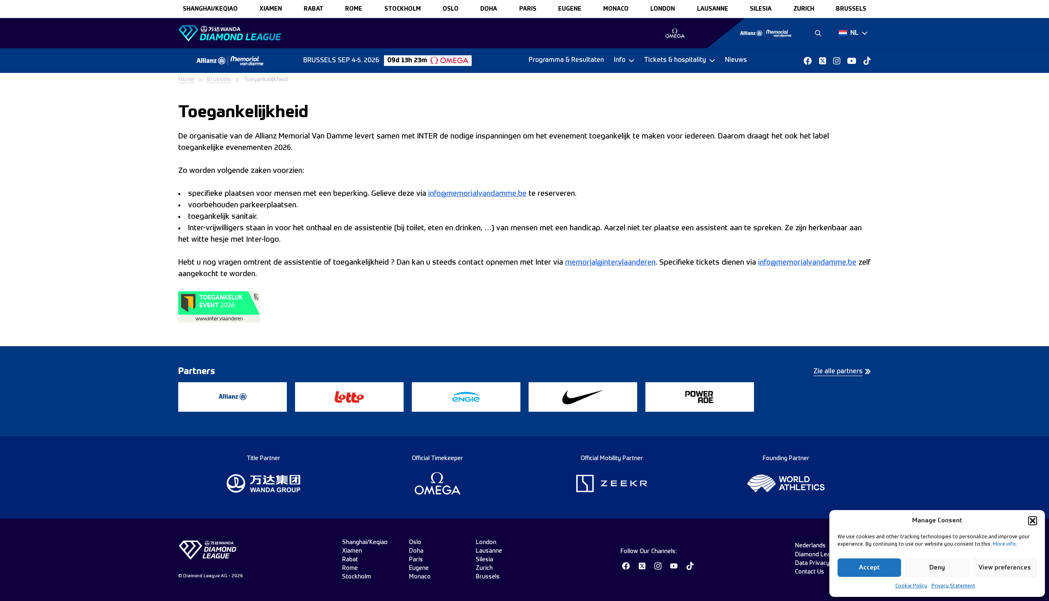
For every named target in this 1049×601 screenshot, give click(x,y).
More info (1004, 544)
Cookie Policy (911, 586)
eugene (569, 9)
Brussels (219, 79)
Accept (869, 568)
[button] (1033, 521)
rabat (313, 9)
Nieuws (736, 60)
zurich (803, 9)
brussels (851, 9)
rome (353, 9)
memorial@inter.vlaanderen (610, 262)
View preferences (1005, 568)
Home (186, 79)
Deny (937, 568)
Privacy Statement (953, 586)
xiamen (270, 9)
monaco (616, 9)
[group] (675, 33)
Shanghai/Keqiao (210, 9)
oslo (451, 9)
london (662, 9)
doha (488, 9)
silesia (761, 9)
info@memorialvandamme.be (477, 193)
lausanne (712, 9)
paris (527, 9)
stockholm (402, 9)
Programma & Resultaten (566, 60)
